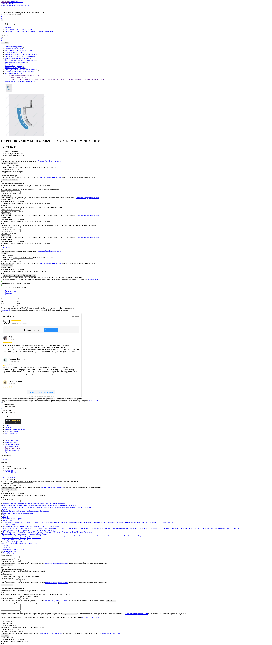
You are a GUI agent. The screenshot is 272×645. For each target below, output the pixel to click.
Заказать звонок (7, 565)
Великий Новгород (9, 507)
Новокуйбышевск (132, 528)
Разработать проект (12, 433)
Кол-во (3, 159)
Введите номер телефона (30, 596)
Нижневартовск (74, 528)
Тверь (17, 538)
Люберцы (12, 524)
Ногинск (220, 528)
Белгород (32, 505)
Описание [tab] (8, 293)
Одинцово (13, 530)
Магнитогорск (8, 526)
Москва (36, 526)
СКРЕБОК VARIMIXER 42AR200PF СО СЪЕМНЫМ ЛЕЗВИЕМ (29, 31)
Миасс (30, 526)
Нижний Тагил (109, 528)
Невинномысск (42, 528)
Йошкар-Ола (7, 520)
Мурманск (43, 526)
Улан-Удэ (5, 540)
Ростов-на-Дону (21, 534)
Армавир (34, 503)
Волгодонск (56, 507)
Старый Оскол (122, 536)
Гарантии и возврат (12, 442)
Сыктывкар (155, 536)
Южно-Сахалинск (9, 551)
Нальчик (27, 528)
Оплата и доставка (12, 440)
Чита (36, 543)
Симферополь (91, 536)
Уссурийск (21, 540)
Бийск (52, 505)
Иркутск (18, 519)
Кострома (126, 522)
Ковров (83, 522)
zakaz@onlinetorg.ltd (12, 470)
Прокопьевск (66, 532)
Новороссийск (155, 528)
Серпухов (82, 536)
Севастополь (45, 536)
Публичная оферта (12, 431)
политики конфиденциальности (49, 178)
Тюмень (38, 538)
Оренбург (39, 530)
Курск (165, 522)
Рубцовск (31, 534)
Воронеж (79, 507)
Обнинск (6, 530)
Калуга (20, 522)
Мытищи (56, 526)
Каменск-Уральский (31, 522)
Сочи (106, 536)
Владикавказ (31, 507)
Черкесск (30, 543)
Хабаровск (6, 542)
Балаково (5, 505)
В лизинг (4, 253)
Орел (34, 530)
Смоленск (100, 536)
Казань (4, 522)
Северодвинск (55, 536)
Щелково (6, 547)
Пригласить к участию (9, 489)
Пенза (5, 532)
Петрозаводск (28, 532)
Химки (20, 542)
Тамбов (12, 538)
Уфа (27, 540)
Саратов (37, 536)
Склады (8, 427)
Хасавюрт (14, 542)
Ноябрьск (235, 528)
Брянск (73, 505)
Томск (29, 538)
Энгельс (21, 549)
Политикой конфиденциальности (50, 161)
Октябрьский (22, 530)
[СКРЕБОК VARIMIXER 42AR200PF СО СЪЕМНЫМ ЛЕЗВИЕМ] (9, 91)
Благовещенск (60, 505)
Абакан (5, 503)
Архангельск (48, 503)
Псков (74, 532)
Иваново (6, 519)
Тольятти (23, 538)
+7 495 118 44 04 (94, 279)
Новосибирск (166, 528)
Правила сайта (95, 617)
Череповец (23, 543)
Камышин (42, 522)
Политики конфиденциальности (87, 198)
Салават (5, 536)
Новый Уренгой (211, 528)
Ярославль (12, 553)
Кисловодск (75, 522)
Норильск (227, 528)
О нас (7, 425)
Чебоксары (6, 543)
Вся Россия (87, 507)
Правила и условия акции (110, 633)
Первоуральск (12, 532)
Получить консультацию (9, 163)
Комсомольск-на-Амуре (101, 522)
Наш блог (4, 459)
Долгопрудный (33, 511)
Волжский (65, 507)
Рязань (44, 534)
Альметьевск (13, 503)
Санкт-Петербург (20, 536)
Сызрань (147, 536)
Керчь (63, 522)
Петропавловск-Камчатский (43, 532)
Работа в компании (12, 450)
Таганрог (5, 538)
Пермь (20, 532)
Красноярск (153, 522)
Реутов (12, 534)
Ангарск (21, 503)
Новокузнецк (120, 528)
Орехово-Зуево (48, 530)
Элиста (15, 549)
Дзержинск (13, 511)
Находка (33, 528)
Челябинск (14, 543)
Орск (56, 530)
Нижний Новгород (97, 528)
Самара (11, 536)
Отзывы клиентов (11, 446)
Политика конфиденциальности (16, 429)
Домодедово (44, 511)
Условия (85, 617)
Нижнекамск (84, 528)
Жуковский (7, 515)
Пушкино (80, 532)
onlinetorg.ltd (5, 310)
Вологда (72, 507)
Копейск (113, 522)
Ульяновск (13, 540)
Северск (64, 536)
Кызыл (170, 522)
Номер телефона (7, 169)
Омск (29, 530)
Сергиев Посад (72, 536)
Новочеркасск (188, 528)
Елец (23, 513)
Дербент (5, 511)
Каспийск (49, 522)
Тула (33, 538)
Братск (67, 505)
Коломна (89, 522)
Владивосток (21, 507)
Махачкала (24, 526)
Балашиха (12, 505)
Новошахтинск (199, 528)
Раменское (6, 534)
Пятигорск (88, 532)
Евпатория (6, 513)
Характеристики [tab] (11, 291)
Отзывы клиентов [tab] (11, 295)
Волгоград (48, 507)
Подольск (57, 532)
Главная (8, 28)
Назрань (20, 528)
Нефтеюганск (63, 528)
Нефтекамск (52, 528)
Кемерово (57, 522)
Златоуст (5, 517)
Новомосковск (144, 528)
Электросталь (7, 549)
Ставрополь (112, 536)
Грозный (5, 509)
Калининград (13, 522)
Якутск (5, 553)
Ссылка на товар (7, 623)
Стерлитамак (133, 536)
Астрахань (57, 503)
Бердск (38, 505)
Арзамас (28, 503)
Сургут (140, 536)
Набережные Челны (10, 528)
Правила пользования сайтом (15, 452)
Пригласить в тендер (12, 448)
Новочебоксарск (177, 528)
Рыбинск (38, 534)
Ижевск (12, 519)
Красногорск (135, 522)
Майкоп (16, 526)
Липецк (5, 524)
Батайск (26, 505)
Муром (49, 526)
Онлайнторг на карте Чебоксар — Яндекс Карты (41, 396)
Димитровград (22, 511)
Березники (45, 505)
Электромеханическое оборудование (18, 29)
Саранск (30, 536)
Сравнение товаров (12, 444)
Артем (40, 503)
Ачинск (64, 503)
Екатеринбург (16, 513)
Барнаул (20, 505)
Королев (120, 522)
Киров (68, 522)
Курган (160, 522)
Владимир (40, 507)
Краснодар (144, 522)
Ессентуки (29, 513)
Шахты (5, 545)
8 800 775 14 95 (93, 401)
